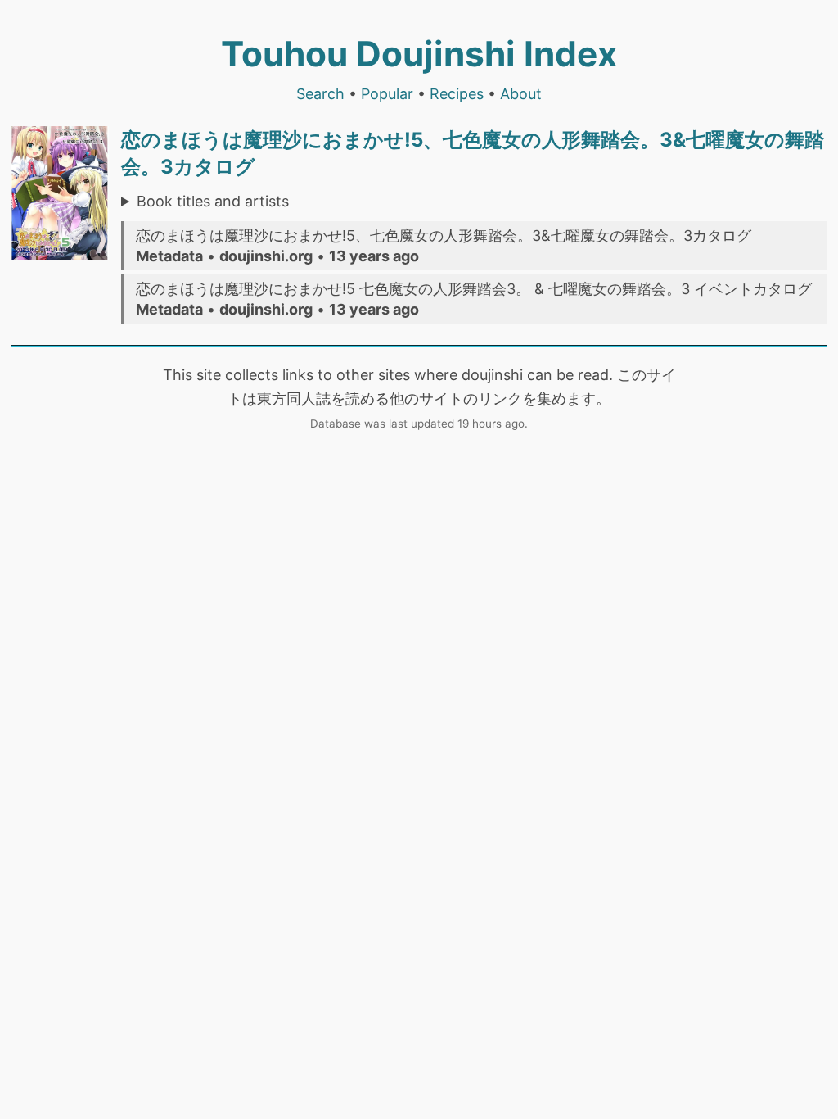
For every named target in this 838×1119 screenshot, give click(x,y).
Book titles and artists (213, 201)
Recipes (457, 93)
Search (320, 93)
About (521, 93)
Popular (387, 93)
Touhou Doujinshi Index (419, 54)
